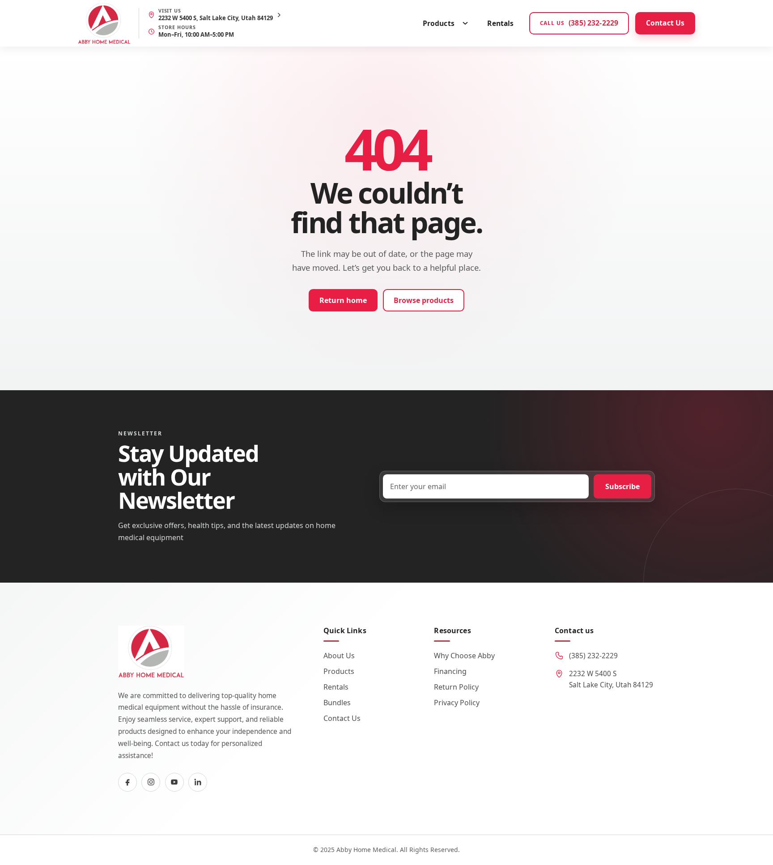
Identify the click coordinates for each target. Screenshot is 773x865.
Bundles (337, 702)
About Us (339, 655)
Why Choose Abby (464, 655)
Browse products (424, 300)
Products (438, 23)
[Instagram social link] (150, 782)
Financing (450, 671)
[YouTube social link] (174, 782)
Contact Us (665, 23)
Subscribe (622, 486)
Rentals (500, 23)
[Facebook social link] (127, 782)
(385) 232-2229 (593, 655)
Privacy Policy (457, 702)
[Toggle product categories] (465, 23)
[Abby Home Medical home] (104, 23)
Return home (343, 300)
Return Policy (456, 687)
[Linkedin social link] (197, 782)
